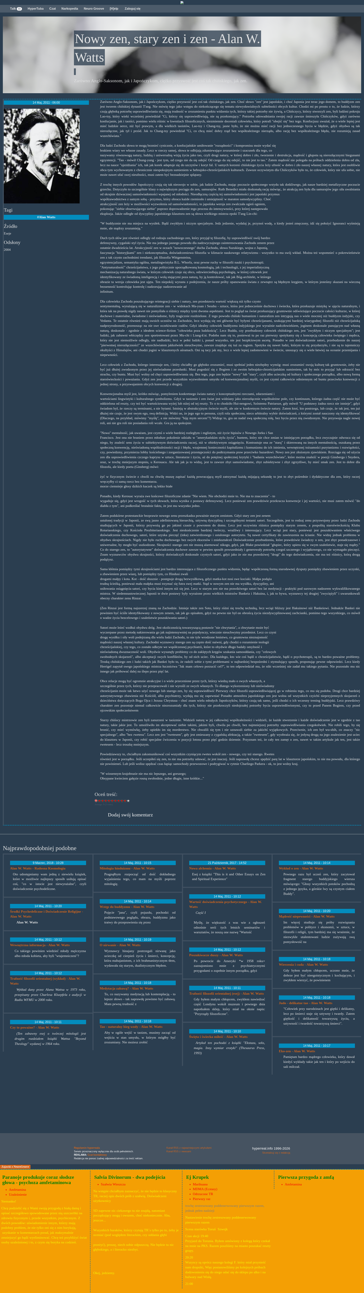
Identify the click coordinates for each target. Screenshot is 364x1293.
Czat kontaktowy (97, 1154)
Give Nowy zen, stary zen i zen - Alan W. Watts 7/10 (118, 800)
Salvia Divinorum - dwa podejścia (129, 1177)
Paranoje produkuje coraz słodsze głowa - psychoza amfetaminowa (38, 1179)
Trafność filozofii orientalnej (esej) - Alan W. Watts (226, 993)
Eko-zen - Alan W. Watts (297, 1051)
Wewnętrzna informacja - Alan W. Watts (40, 945)
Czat (52, 8)
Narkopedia (69, 8)
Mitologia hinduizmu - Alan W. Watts (127, 868)
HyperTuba (36, 8)
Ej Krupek (197, 1177)
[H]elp (114, 8)
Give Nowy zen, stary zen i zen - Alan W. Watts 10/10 (128, 800)
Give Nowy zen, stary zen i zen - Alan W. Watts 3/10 (105, 800)
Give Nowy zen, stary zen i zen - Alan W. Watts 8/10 (122, 800)
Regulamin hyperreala (87, 1147)
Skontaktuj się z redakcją (276, 1152)
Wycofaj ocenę (96, 800)
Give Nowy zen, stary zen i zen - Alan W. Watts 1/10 (99, 800)
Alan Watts (47, 217)
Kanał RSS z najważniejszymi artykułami (189, 1147)
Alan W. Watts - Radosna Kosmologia (37, 868)
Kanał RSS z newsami (178, 1151)
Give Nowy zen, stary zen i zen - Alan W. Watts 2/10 (102, 800)
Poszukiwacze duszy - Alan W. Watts (216, 955)
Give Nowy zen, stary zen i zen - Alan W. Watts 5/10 (112, 800)
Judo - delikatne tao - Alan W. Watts (305, 1003)
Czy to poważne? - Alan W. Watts (34, 1027)
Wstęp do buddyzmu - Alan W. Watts (127, 907)
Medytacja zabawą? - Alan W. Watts (126, 988)
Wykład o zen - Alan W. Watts (301, 868)
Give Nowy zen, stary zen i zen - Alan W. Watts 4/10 (109, 800)
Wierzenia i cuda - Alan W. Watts (303, 964)
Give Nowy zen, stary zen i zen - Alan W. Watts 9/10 (125, 800)
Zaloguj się (132, 8)
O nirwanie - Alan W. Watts (120, 945)
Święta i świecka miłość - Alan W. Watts (218, 1037)
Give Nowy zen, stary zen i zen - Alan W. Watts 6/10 (115, 800)
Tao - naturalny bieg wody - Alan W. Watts (131, 1027)
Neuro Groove (94, 8)
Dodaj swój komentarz (130, 815)
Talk (15, 8)
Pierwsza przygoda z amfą (306, 1177)
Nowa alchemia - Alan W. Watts (212, 868)
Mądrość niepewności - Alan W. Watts (307, 916)
